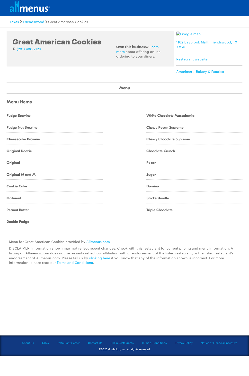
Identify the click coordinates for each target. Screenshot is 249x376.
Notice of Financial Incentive (219, 343)
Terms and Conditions (75, 262)
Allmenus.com (98, 241)
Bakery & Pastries (210, 71)
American (184, 71)
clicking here (99, 257)
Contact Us (95, 343)
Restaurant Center (68, 343)
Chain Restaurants (121, 343)
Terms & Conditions (154, 343)
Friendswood (33, 22)
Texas (14, 22)
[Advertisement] (124, 302)
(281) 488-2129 (29, 48)
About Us (28, 343)
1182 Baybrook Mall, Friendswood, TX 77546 (206, 44)
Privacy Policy (184, 343)
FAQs (45, 343)
